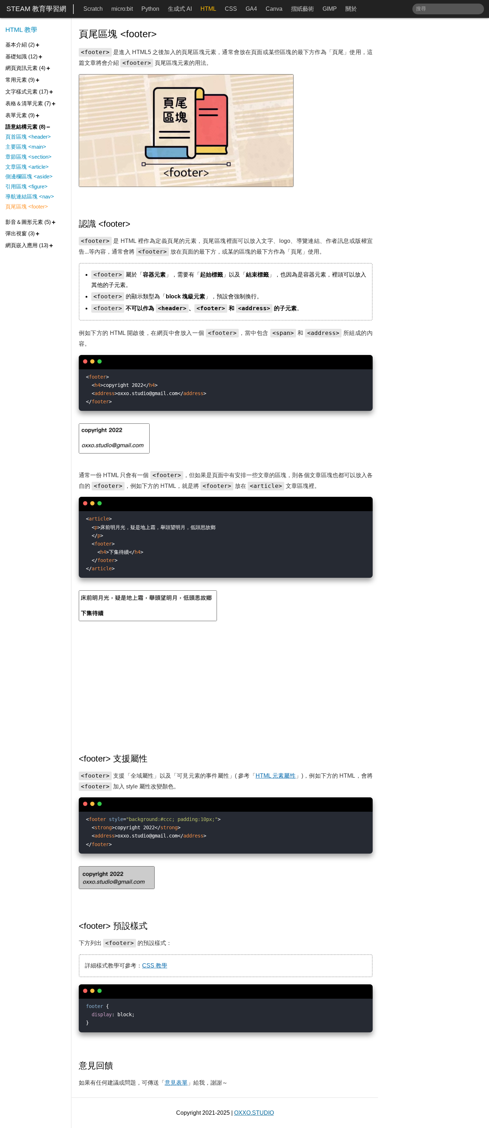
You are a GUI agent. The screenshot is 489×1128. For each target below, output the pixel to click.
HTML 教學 (21, 29)
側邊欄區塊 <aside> (29, 176)
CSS (231, 9)
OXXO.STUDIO (254, 1113)
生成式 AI (180, 9)
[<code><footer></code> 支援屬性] (153, 759)
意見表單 (176, 1083)
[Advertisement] (226, 688)
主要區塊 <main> (25, 147)
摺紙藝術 (302, 9)
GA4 (251, 9)
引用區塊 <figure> (26, 186)
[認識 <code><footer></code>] (136, 224)
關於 (351, 9)
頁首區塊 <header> (28, 137)
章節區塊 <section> (28, 157)
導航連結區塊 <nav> (29, 196)
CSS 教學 (154, 966)
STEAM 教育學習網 (36, 9)
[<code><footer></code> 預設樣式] (153, 926)
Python (150, 9)
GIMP (330, 9)
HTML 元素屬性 (276, 776)
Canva (274, 9)
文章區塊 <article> (27, 167)
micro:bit (122, 9)
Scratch (93, 9)
